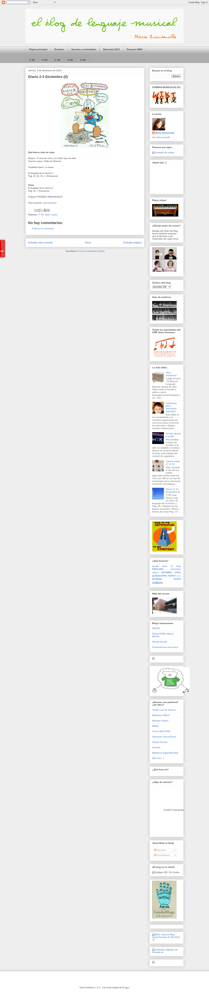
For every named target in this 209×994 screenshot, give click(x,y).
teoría (177, 578)
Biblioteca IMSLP (161, 715)
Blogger (125, 987)
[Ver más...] (158, 758)
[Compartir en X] (42, 210)
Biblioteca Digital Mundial (165, 753)
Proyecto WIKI (134, 49)
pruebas (157, 578)
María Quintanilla (164, 133)
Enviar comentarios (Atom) (91, 251)
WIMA (155, 726)
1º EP (45, 60)
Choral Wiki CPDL (161, 731)
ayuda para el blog (166, 566)
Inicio (88, 242)
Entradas (161, 850)
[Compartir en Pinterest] (48, 210)
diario (47, 214)
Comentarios (163, 855)
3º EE (70, 60)
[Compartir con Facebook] (45, 210)
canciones (175, 569)
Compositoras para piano (165, 647)
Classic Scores (159, 742)
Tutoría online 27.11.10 (173, 462)
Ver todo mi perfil (161, 137)
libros (179, 576)
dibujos (155, 572)
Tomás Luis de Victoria (164, 710)
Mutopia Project (160, 720)
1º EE (32, 60)
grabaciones (159, 575)
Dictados (59, 49)
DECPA (156, 628)
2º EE (57, 60)
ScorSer (156, 747)
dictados (167, 572)
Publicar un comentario (43, 228)
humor (172, 575)
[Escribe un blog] (39, 210)
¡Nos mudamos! (171, 374)
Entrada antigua (132, 242)
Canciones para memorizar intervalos (171, 407)
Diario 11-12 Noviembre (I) (173, 490)
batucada (157, 568)
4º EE (83, 60)
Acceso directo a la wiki (173, 435)
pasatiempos (50, 203)
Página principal (38, 49)
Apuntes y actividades (83, 49)
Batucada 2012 (111, 49)
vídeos (157, 583)
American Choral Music (164, 736)
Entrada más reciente (40, 242)
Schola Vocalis (159, 641)
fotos (178, 572)
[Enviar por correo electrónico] (36, 210)
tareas (54, 214)
